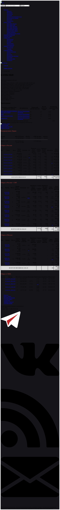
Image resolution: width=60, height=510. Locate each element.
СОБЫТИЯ (7, 37)
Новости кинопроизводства (14, 16)
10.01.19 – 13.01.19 (8, 165)
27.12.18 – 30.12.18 (8, 160)
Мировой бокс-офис (12, 29)
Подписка (9, 60)
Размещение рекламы (12, 56)
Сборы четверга (11, 32)
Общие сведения (11, 51)
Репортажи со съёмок (12, 18)
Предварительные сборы (13, 33)
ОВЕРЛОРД (4, 118)
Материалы (10, 47)
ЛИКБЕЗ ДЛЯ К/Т (9, 46)
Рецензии (9, 19)
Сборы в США (5, 125)
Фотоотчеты (10, 43)
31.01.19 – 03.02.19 (8, 174)
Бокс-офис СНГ (11, 25)
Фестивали (10, 40)
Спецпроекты (10, 44)
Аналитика (10, 14)
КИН (2, 114)
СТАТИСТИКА (8, 36)
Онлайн (9, 42)
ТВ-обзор (9, 15)
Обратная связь (11, 59)
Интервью (9, 12)
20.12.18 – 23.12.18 (8, 157)
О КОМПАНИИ (8, 50)
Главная (6, 65)
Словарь (9, 49)
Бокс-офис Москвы (12, 26)
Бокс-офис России (12, 23)
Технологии (10, 21)
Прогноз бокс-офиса (12, 30)
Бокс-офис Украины (12, 28)
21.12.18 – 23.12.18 (10, 279)
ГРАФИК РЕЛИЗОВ (9, 35)
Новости (6, 9)
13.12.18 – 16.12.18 (8, 154)
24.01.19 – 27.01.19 (8, 171)
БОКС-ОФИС (7, 22)
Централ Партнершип (23, 114)
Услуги (9, 53)
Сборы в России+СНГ (6, 126)
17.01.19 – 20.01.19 (8, 168)
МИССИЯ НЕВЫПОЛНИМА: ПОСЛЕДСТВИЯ (9, 112)
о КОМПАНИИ (8, 303)
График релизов (8, 68)
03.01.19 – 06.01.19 (8, 162)
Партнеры (9, 57)
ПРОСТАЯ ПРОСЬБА (7, 116)
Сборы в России (5, 128)
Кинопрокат (10, 39)
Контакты (9, 54)
